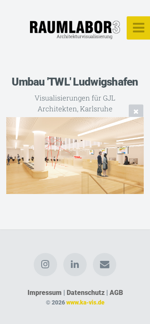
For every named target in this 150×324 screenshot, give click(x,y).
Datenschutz (86, 293)
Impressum (45, 293)
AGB (116, 293)
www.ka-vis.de (85, 302)
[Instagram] (45, 264)
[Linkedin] (75, 264)
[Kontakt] (104, 264)
